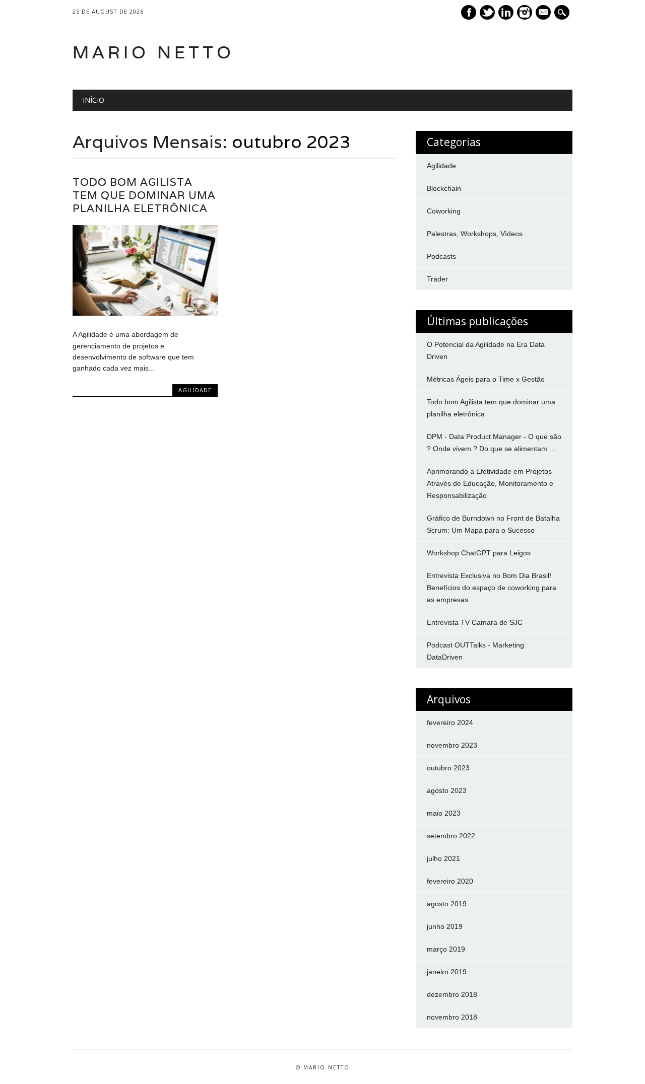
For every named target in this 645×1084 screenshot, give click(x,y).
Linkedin (505, 12)
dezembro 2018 (452, 994)
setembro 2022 (451, 836)
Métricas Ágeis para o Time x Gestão (486, 379)
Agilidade (195, 390)
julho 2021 (443, 858)
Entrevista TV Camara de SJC (475, 622)
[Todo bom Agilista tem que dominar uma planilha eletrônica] (145, 313)
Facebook (468, 12)
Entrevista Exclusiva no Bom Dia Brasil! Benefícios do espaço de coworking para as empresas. (491, 587)
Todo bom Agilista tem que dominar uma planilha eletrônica (144, 195)
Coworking (444, 211)
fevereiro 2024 (450, 722)
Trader (437, 279)
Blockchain (444, 188)
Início (93, 100)
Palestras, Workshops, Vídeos (475, 234)
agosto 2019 (447, 904)
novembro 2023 (452, 745)
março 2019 (446, 949)
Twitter (487, 12)
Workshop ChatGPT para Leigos (479, 553)
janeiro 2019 (447, 972)
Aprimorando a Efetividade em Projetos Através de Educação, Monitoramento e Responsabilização (490, 483)
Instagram (524, 12)
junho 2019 (445, 926)
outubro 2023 (448, 768)
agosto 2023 (447, 790)
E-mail (544, 13)
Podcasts (441, 256)
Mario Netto (153, 52)
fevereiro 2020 (450, 881)
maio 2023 (444, 813)
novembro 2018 (452, 1017)
